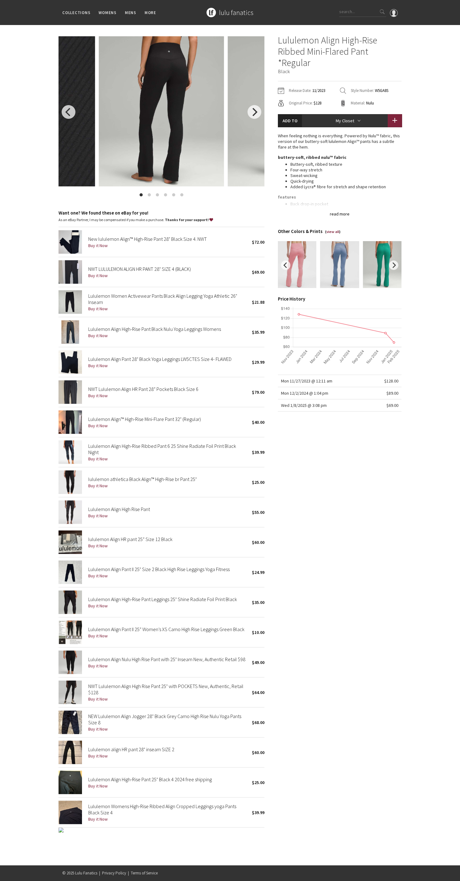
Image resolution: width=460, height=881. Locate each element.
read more (340, 214)
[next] (254, 112)
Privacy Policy (114, 873)
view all (332, 231)
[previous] (68, 112)
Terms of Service (144, 873)
